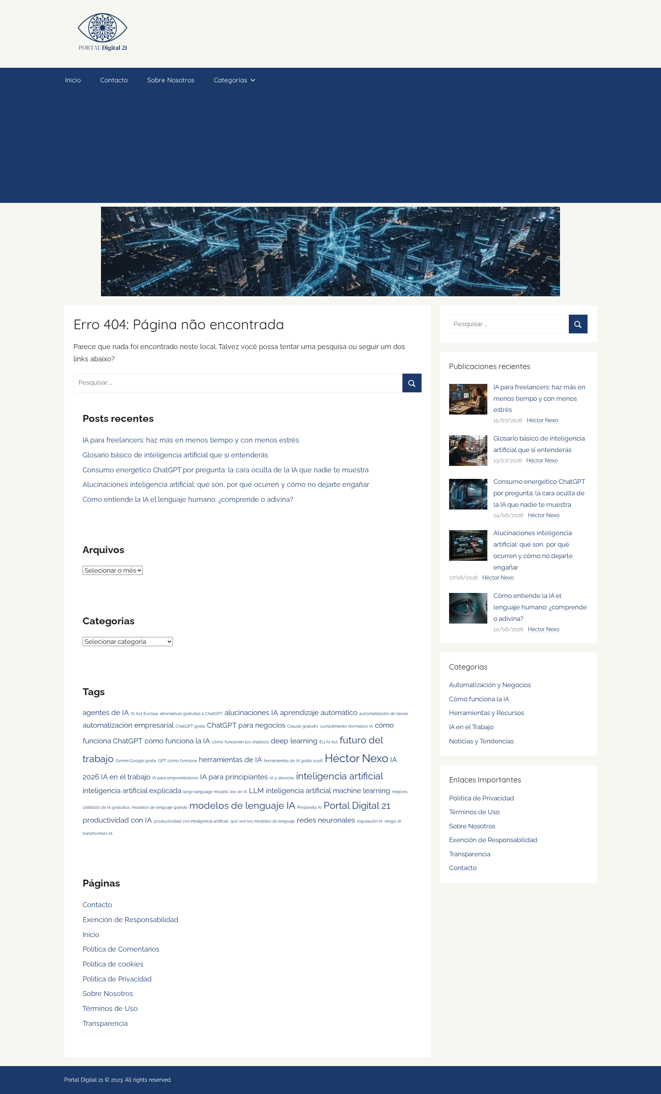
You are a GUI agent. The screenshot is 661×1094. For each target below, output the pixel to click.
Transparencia (105, 1023)
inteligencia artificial (339, 776)
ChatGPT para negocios (246, 725)
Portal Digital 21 (357, 805)
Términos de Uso (110, 1008)
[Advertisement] (330, 149)
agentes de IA (106, 712)
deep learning (294, 740)
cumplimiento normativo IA (346, 726)
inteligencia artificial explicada (132, 790)
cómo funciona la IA (177, 740)
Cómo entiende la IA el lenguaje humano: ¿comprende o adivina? (188, 499)
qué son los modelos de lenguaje (262, 821)
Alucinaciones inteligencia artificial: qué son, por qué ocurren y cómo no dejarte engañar (226, 484)
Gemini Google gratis (136, 760)
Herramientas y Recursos (486, 713)
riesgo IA (392, 821)
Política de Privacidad (117, 979)
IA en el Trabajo (471, 727)
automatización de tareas (383, 713)
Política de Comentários (121, 949)
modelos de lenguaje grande (159, 807)
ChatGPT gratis (190, 726)
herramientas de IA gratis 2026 (293, 760)
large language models (205, 791)
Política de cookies (113, 964)
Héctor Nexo (356, 758)
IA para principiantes (234, 776)
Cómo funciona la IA (479, 699)
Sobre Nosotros (170, 80)
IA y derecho (282, 778)
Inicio (73, 80)
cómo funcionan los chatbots (240, 742)
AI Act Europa (144, 713)
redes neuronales (326, 820)
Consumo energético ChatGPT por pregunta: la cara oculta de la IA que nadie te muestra (226, 470)
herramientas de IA (230, 759)
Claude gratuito (302, 726)
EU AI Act (328, 742)
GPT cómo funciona (177, 760)
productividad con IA (117, 820)
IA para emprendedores (175, 778)
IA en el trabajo (125, 776)
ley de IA (238, 791)
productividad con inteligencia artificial (191, 821)
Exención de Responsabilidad (130, 920)
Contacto (114, 80)
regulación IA (370, 821)
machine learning (361, 790)
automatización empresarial (128, 725)
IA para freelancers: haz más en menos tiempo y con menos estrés (191, 440)
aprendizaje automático (318, 712)
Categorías (230, 80)
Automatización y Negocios (490, 685)
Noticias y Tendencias (481, 741)
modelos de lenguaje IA (242, 805)
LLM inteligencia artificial (290, 790)
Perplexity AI (309, 807)
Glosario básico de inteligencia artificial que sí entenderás (175, 455)
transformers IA (97, 833)
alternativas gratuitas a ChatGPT (191, 713)
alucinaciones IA (251, 712)
